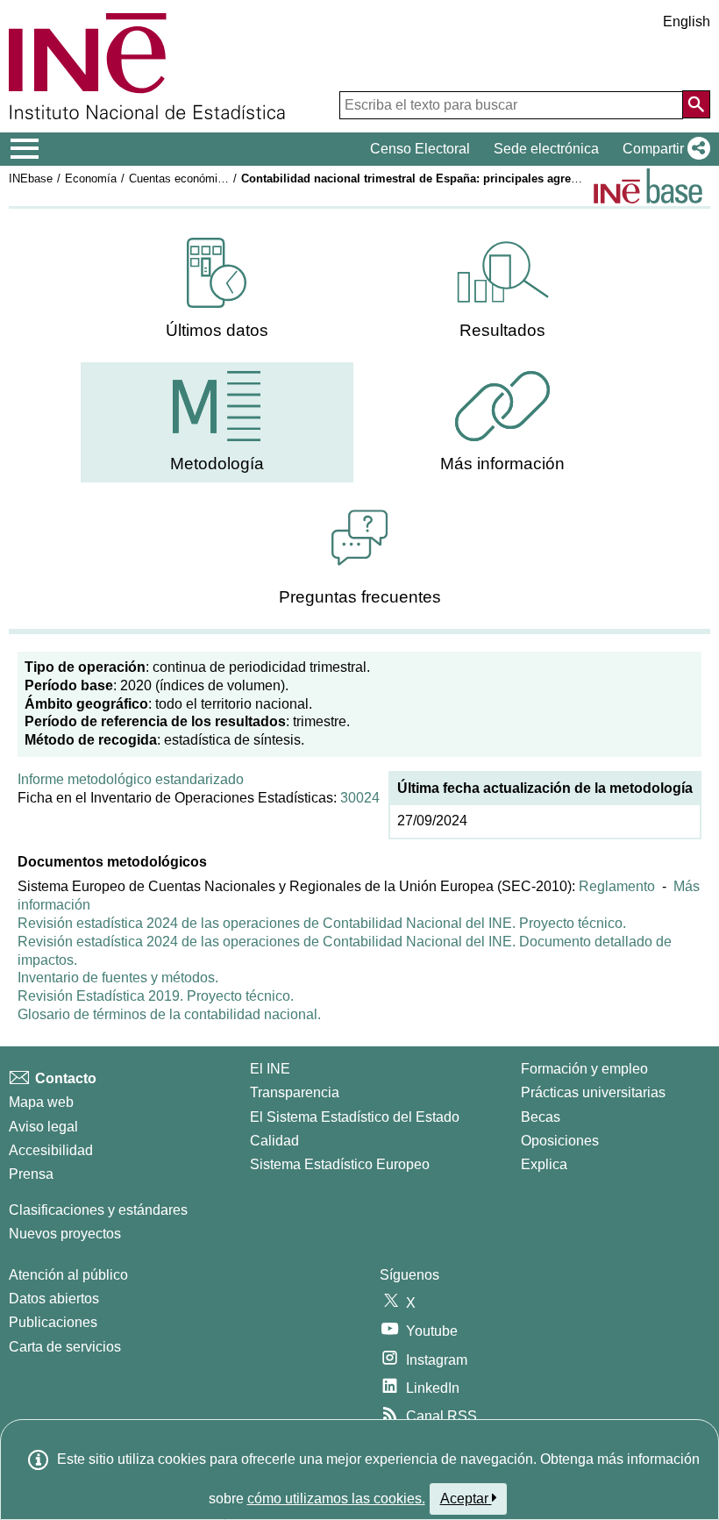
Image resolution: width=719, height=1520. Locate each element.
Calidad (274, 1140)
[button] (663, 149)
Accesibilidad (51, 1150)
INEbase (31, 178)
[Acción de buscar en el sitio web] (696, 104)
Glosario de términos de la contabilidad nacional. (169, 1014)
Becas (540, 1117)
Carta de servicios (65, 1346)
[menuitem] (217, 289)
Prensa (31, 1174)
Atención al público (68, 1274)
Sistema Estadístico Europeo (340, 1164)
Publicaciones (53, 1322)
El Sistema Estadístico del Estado (354, 1117)
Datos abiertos (54, 1298)
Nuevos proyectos (65, 1233)
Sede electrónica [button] (546, 148)
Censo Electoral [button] (420, 148)
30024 (360, 797)
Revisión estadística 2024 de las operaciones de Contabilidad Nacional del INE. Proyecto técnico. (322, 923)
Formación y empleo (584, 1068)
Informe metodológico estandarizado (131, 779)
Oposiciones (560, 1140)
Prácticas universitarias (593, 1092)
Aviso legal (43, 1126)
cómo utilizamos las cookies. (336, 1498)
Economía (91, 178)
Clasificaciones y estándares (98, 1209)
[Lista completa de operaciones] (648, 186)
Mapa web (41, 1102)
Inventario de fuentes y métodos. (118, 977)
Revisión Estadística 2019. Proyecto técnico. (156, 995)
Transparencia (294, 1092)
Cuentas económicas (182, 178)
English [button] (686, 21)
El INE (270, 1068)
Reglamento (617, 886)
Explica (544, 1164)
